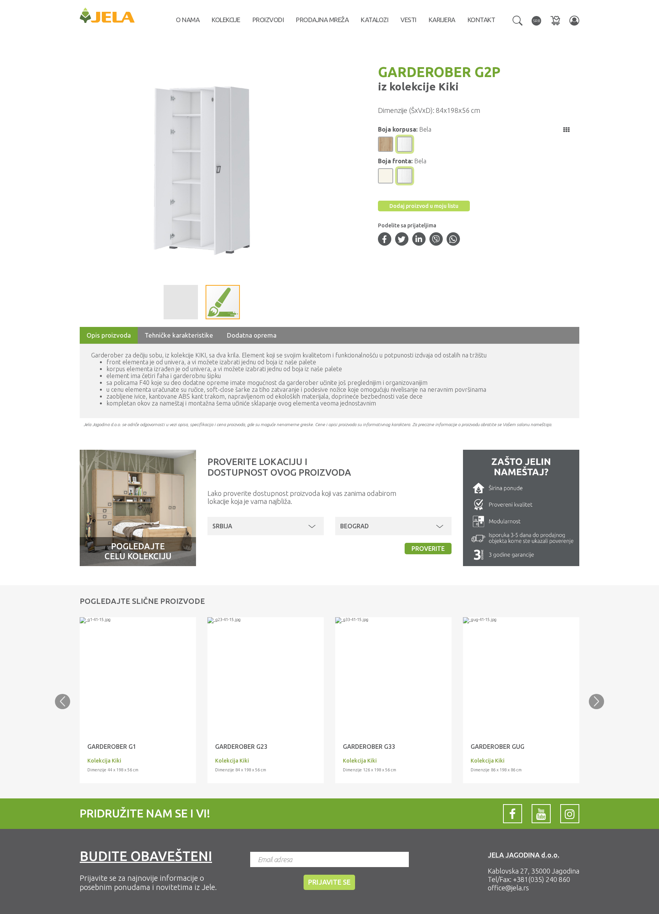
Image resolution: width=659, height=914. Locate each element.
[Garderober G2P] (138, 620)
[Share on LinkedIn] (419, 240)
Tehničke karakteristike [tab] (179, 335)
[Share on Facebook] (384, 240)
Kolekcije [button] (226, 19)
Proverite (428, 548)
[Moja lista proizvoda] (555, 20)
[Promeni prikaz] (566, 130)
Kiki (447, 86)
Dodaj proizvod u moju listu (423, 206)
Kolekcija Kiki (104, 761)
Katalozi (374, 19)
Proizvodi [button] (268, 19)
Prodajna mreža (322, 19)
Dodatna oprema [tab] (251, 335)
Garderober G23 (241, 746)
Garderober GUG (497, 746)
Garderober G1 (111, 746)
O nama (187, 19)
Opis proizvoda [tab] (109, 335)
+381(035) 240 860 (541, 879)
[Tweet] (401, 240)
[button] (517, 19)
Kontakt (481, 19)
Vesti (408, 19)
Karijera (442, 19)
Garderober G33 (369, 746)
